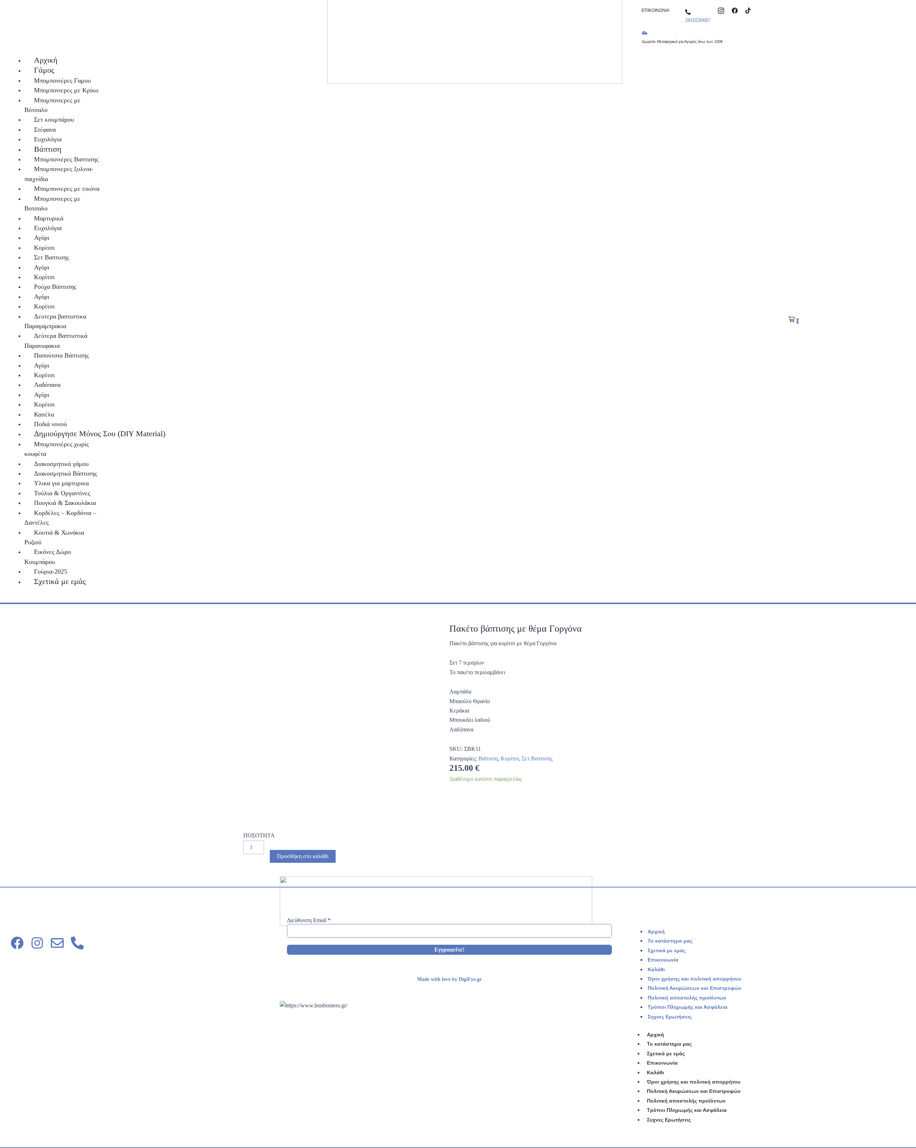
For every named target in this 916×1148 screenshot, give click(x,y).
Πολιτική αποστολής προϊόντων (687, 998)
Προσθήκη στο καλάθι (302, 856)
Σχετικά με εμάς (667, 950)
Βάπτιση (488, 758)
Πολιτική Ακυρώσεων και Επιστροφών (694, 988)
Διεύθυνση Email (309, 920)
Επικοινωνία (663, 960)
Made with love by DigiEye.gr (449, 979)
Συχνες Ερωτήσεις (670, 1017)
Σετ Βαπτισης (537, 758)
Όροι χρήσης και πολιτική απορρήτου (694, 979)
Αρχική (656, 931)
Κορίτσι (510, 758)
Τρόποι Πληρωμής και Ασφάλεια (687, 1007)
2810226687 (697, 20)
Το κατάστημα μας (670, 941)
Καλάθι (656, 969)
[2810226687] (688, 12)
